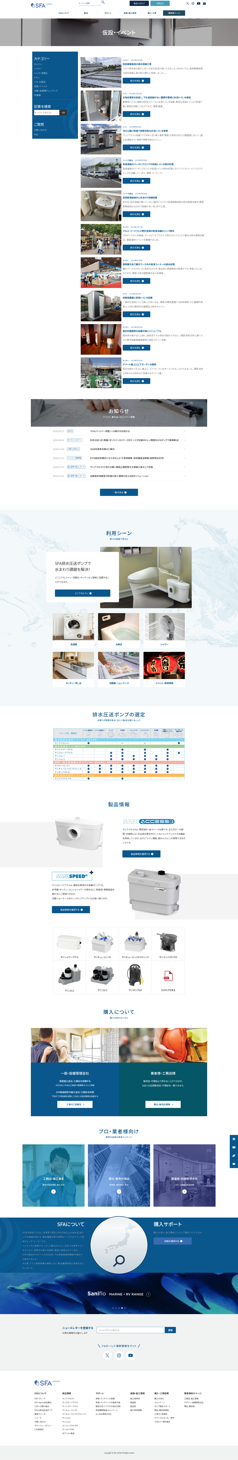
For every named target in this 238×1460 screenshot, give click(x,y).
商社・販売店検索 (161, 1410)
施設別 (133, 1402)
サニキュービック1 (69, 1410)
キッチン (38, 64)
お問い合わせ (40, 130)
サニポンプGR (68, 1429)
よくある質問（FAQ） (104, 1414)
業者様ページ (174, 13)
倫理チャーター (40, 1414)
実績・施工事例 (130, 13)
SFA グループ (39, 1398)
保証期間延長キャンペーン (107, 1410)
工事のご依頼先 (160, 1414)
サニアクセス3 (68, 1398)
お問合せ (160, 3)
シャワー (38, 68)
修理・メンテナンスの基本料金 (108, 1402)
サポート (107, 13)
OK (63, 112)
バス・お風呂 (40, 81)
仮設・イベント (40, 86)
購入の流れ (159, 1398)
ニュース (37, 1417)
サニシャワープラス (70, 1406)
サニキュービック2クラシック (74, 1414)
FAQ (36, 134)
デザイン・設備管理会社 (194, 1402)
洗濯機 (37, 95)
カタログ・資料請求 (162, 1421)
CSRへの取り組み (41, 1406)
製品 (86, 13)
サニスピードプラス (70, 1402)
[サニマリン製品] (119, 1293)
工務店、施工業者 (191, 1398)
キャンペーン (159, 1402)
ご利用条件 (39, 1429)
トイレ (37, 77)
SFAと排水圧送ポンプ (43, 1410)
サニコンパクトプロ (70, 1425)
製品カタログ (139, 3)
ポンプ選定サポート (162, 1406)
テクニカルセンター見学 (164, 1417)
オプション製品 (68, 1433)
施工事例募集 (136, 1410)
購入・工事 (152, 13)
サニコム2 (66, 1421)
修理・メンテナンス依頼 (105, 1398)
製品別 (133, 1406)
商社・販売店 (189, 1406)
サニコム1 (66, 1417)
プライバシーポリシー (43, 1425)
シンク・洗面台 (41, 73)
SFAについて (64, 13)
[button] (113, 1308)
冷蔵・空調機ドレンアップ (46, 90)
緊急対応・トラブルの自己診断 (108, 1406)
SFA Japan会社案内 (43, 1402)
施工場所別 (135, 1398)
